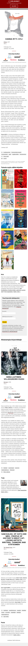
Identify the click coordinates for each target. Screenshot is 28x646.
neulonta (17, 468)
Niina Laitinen (7, 472)
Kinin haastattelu (8, 291)
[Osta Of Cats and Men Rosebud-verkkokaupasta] (18, 563)
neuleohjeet (11, 468)
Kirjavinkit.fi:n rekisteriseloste (9, 331)
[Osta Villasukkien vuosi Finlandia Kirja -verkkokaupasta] (10, 398)
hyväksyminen (7, 152)
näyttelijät (13, 612)
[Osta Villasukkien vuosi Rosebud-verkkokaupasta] (18, 398)
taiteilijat (19, 612)
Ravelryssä (10, 412)
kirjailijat (24, 610)
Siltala (5, 42)
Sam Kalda (6, 616)
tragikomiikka (15, 154)
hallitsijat (6, 610)
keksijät (19, 610)
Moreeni (6, 382)
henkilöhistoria (12, 610)
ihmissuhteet (4, 154)
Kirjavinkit (15, 1)
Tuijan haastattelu (21, 490)
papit (10, 154)
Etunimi (4, 311)
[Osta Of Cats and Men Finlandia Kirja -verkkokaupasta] (10, 563)
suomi (5, 158)
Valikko (14, 6)
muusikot (7, 612)
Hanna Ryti (6, 156)
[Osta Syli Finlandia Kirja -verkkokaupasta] (10, 57)
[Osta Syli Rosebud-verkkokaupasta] (18, 57)
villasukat (12, 470)
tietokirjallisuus (5, 470)
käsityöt (5, 468)
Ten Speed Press (8, 547)
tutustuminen (23, 154)
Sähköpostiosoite (7, 316)
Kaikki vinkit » (17, 291)
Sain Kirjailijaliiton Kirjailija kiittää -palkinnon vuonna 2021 (13, 290)
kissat (2, 612)
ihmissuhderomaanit (16, 152)
